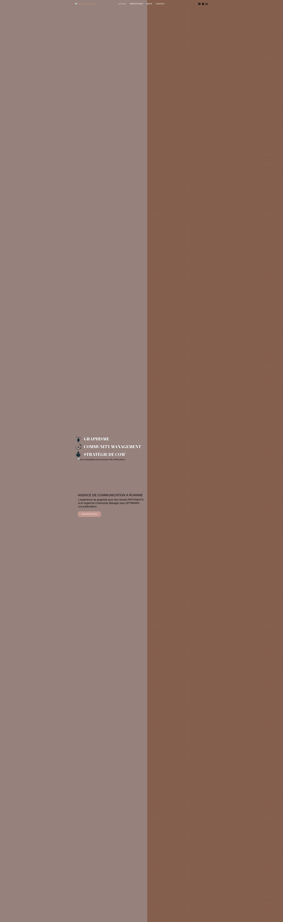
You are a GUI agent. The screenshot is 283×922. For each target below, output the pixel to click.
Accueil (122, 4)
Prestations (136, 4)
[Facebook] (199, 4)
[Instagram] (203, 4)
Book (149, 4)
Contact (160, 4)
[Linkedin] (207, 4)
